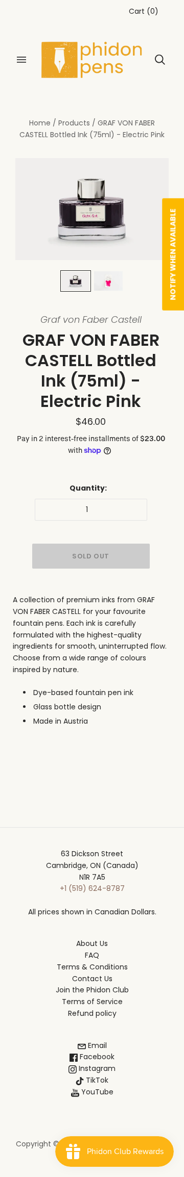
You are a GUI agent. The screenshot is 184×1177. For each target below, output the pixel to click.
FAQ (92, 955)
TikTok (96, 1080)
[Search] (160, 59)
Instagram (96, 1068)
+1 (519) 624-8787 (92, 888)
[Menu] (21, 59)
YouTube (96, 1092)
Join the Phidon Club (92, 990)
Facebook (96, 1057)
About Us (92, 943)
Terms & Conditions (92, 967)
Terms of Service (92, 1001)
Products (74, 123)
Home (40, 123)
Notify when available (173, 254)
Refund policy (92, 1013)
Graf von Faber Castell (91, 319)
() (143, 11)
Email (96, 1045)
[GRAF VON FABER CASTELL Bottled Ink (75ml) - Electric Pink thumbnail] (75, 281)
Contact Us (92, 979)
